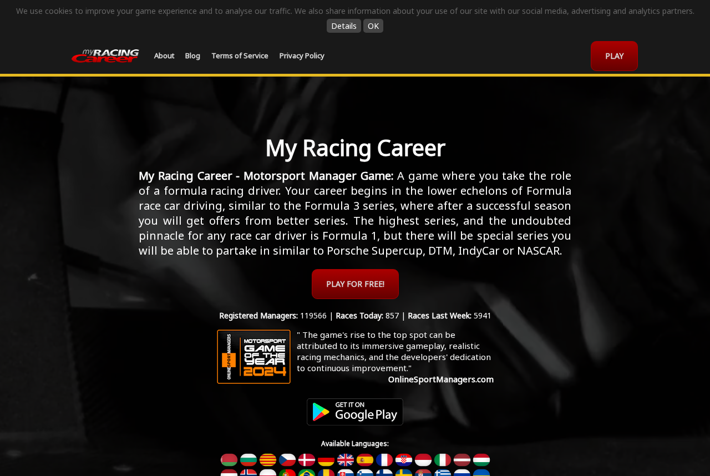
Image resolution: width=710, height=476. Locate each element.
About (164, 55)
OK (373, 26)
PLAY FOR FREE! (355, 283)
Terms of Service (239, 55)
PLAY (614, 55)
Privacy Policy (302, 55)
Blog (192, 55)
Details (344, 26)
